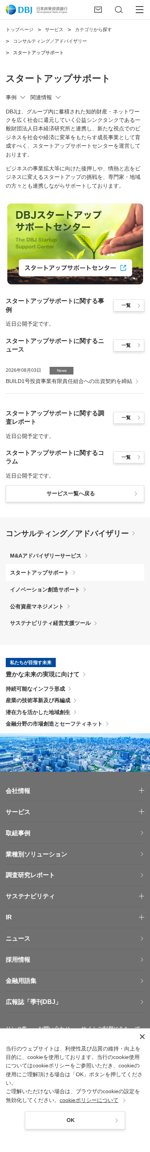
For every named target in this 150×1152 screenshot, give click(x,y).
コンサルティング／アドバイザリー (67, 533)
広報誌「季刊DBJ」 (34, 1002)
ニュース (18, 938)
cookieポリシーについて (89, 1100)
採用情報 (18, 959)
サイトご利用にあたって (110, 1028)
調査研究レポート (30, 875)
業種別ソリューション (36, 854)
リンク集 (16, 1028)
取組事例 (18, 833)
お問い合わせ (54, 1028)
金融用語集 (21, 980)
